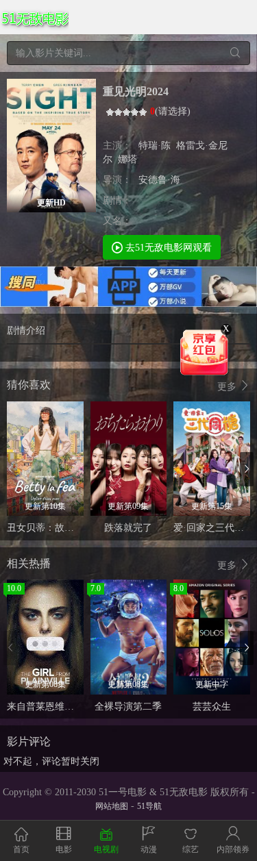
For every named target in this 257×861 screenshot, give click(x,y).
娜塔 (127, 159)
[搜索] (235, 53)
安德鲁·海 (159, 180)
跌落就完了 (128, 528)
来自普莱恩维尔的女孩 (55, 706)
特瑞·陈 (154, 145)
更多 (228, 387)
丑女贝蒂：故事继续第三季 (64, 528)
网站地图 (111, 806)
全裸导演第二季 (128, 706)
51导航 (149, 806)
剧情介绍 (26, 330)
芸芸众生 (212, 706)
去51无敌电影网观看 (167, 247)
